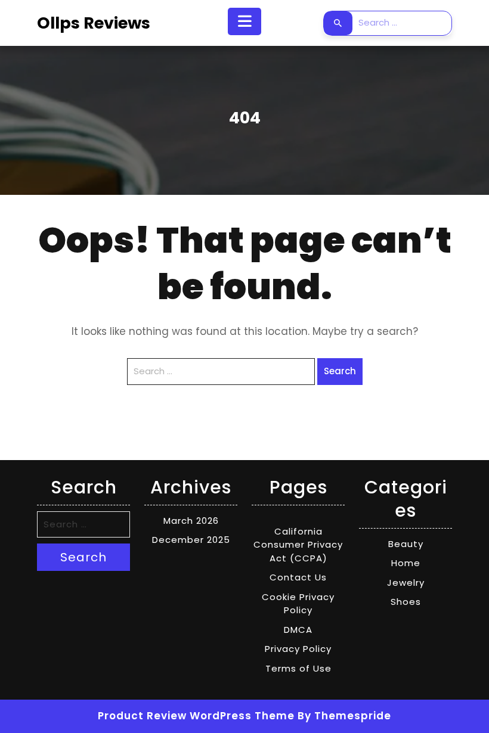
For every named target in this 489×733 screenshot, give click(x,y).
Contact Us (298, 577)
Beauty (405, 544)
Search (338, 23)
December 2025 (191, 539)
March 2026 (191, 520)
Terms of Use (298, 668)
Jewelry (406, 582)
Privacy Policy (298, 648)
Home (405, 563)
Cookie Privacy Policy (298, 604)
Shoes (406, 601)
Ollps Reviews (93, 23)
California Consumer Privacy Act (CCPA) (298, 544)
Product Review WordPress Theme (196, 716)
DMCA (298, 629)
